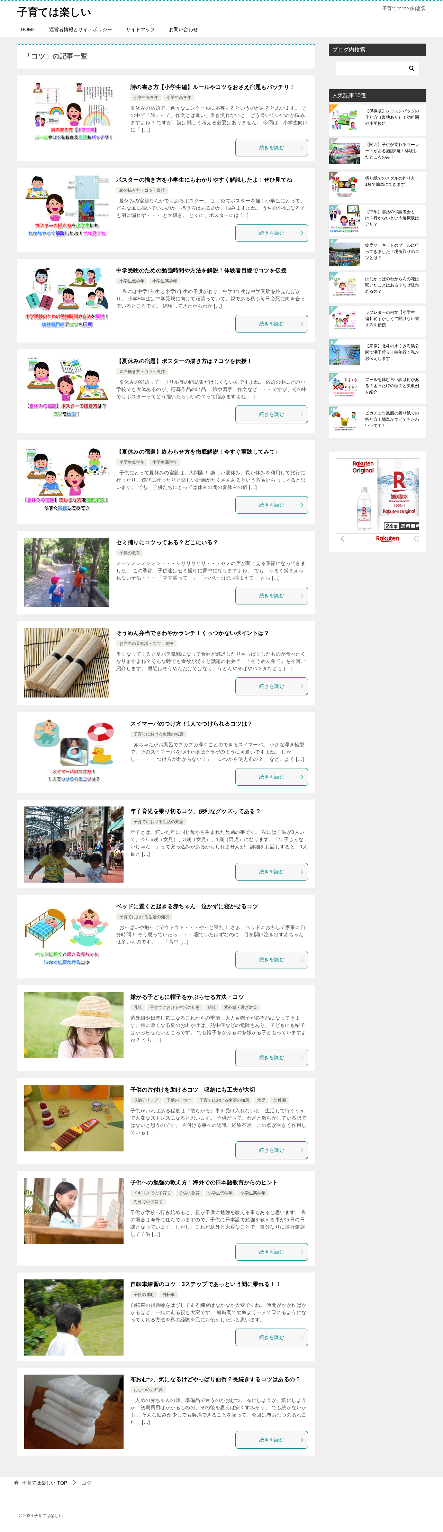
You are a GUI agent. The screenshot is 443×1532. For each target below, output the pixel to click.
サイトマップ (140, 29)
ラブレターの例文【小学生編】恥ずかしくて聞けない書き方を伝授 (392, 318)
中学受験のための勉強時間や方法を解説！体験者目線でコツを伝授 (201, 270)
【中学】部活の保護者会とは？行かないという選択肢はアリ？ (392, 218)
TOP (44, 1483)
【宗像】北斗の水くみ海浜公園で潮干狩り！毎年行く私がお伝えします (392, 352)
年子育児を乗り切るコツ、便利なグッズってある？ (195, 811)
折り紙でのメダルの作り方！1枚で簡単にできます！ (392, 181)
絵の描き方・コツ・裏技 (142, 190)
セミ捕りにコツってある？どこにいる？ (167, 542)
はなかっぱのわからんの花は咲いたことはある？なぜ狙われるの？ (392, 285)
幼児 (212, 1007)
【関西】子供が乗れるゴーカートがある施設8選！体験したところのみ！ (392, 150)
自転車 (168, 1294)
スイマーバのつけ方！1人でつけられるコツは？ (191, 724)
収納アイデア (146, 1100)
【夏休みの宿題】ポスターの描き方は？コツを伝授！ (184, 361)
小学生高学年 (178, 97)
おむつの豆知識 (148, 1389)
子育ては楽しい (54, 12)
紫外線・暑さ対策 (240, 1007)
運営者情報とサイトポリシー (80, 29)
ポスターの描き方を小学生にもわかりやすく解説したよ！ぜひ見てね (204, 180)
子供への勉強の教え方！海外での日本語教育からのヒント (204, 1182)
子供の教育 (129, 552)
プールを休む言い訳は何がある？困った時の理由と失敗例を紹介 (392, 385)
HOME (28, 29)
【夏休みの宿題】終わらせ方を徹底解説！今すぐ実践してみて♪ (197, 452)
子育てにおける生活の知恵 (158, 734)
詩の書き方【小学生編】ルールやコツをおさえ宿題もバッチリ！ (212, 87)
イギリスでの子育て (152, 1193)
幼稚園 (279, 1100)
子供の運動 (144, 1294)
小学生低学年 (146, 97)
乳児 (138, 1007)
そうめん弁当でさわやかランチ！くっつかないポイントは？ (193, 633)
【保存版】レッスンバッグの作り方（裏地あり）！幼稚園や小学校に (392, 117)
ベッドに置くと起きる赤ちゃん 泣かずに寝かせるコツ (187, 906)
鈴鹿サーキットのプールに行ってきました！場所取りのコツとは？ (392, 251)
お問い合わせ (183, 29)
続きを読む (271, 147)
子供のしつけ (178, 1100)
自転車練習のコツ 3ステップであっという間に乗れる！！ (205, 1284)
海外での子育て (148, 1202)
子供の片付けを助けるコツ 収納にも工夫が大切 (192, 1090)
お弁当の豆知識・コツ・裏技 (146, 643)
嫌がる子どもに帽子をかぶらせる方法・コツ (187, 997)
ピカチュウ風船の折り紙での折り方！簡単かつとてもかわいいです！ (392, 419)
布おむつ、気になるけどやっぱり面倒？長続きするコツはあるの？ (215, 1379)
